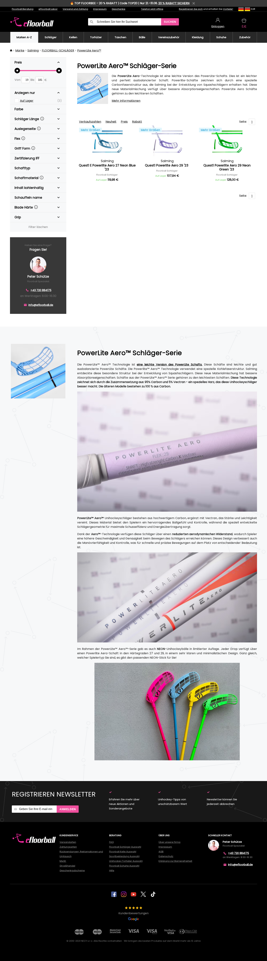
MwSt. (63, 861)
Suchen (170, 21)
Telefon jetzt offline (152, 9)
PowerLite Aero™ (89, 50)
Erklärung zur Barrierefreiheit (175, 861)
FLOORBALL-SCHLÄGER (58, 50)
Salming (33, 50)
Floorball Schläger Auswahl (125, 847)
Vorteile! (228, 9)
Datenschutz (166, 856)
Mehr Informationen (126, 101)
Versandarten (68, 842)
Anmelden (67, 809)
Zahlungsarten (68, 847)
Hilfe (111, 870)
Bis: (32, 80)
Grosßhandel (67, 865)
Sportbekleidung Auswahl (124, 856)
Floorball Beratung (22, 9)
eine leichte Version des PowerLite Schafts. (169, 364)
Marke (19, 50)
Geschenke (118, 9)
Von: (18, 80)
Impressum (100, 9)
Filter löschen (38, 227)
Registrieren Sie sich (191, 9)
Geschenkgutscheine (72, 870)
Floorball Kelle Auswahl (122, 851)
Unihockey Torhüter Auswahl (126, 861)
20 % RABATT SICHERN (173, 3)
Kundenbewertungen (133, 913)
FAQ (111, 842)
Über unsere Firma (169, 842)
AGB (161, 851)
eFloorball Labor (48, 9)
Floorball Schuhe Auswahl (124, 865)
